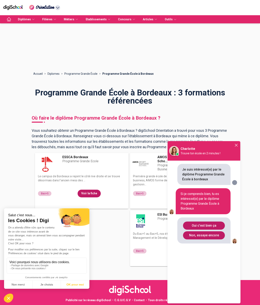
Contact (139, 300)
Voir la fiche (89, 193)
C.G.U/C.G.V (122, 300)
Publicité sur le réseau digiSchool (88, 300)
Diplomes (54, 73)
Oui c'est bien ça (204, 225)
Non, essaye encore (204, 235)
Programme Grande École (81, 73)
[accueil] (9, 19)
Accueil (38, 73)
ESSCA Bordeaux (75, 157)
